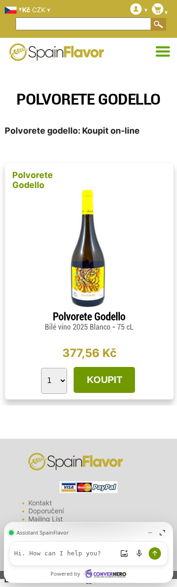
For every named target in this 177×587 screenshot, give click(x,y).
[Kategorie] (163, 52)
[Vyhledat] (158, 24)
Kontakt (40, 503)
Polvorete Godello (32, 180)
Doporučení (46, 511)
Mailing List (45, 519)
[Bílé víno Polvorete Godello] (89, 307)
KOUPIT (104, 379)
